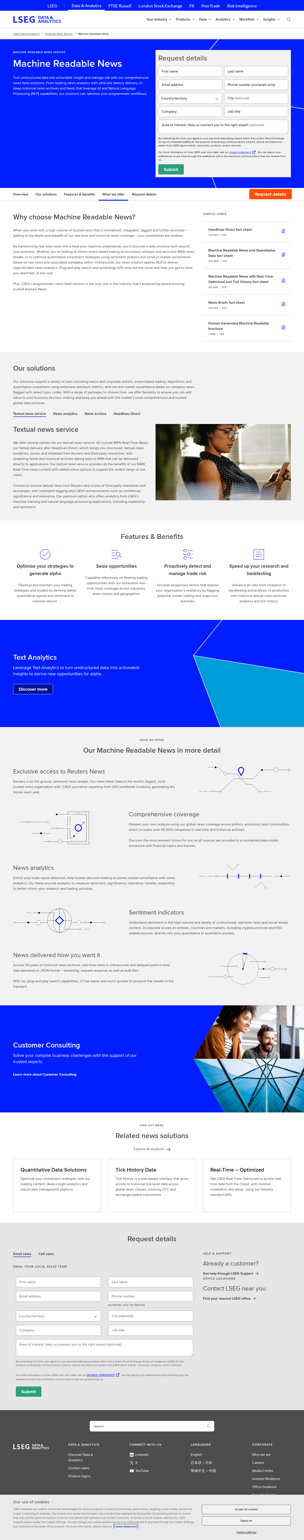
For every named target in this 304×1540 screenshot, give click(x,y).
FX (191, 5)
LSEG (52, 5)
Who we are (261, 1454)
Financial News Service (59, 34)
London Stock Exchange (160, 5)
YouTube (142, 1470)
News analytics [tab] (65, 413)
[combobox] (190, 98)
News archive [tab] (95, 413)
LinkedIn (142, 1454)
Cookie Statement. (126, 1526)
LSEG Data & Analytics (26, 34)
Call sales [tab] (46, 1253)
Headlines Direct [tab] (126, 413)
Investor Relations (266, 1478)
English (196, 1454)
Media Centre (262, 1470)
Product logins (79, 1476)
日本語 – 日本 (201, 1462)
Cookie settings (246, 1532)
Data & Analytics (86, 5)
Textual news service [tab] (29, 413)
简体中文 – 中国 (203, 1470)
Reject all (246, 1521)
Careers (258, 1462)
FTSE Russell (119, 5)
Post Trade (210, 5)
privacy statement (240, 152)
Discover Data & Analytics (80, 1457)
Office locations (264, 1486)
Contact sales (78, 1468)
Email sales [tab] (22, 1253)
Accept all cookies (246, 1509)
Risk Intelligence (242, 5)
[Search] (289, 19)
